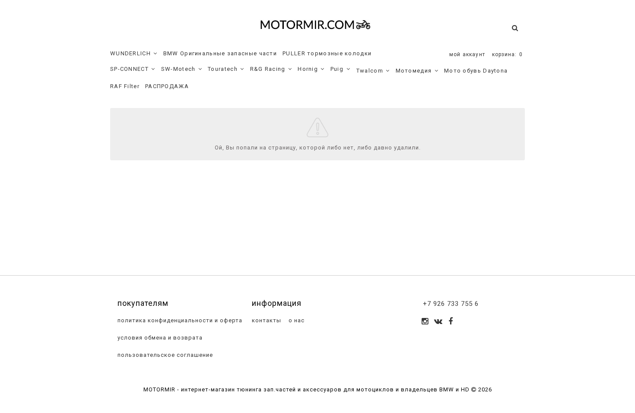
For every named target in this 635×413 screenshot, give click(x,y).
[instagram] (425, 322)
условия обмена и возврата (159, 337)
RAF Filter (125, 86)
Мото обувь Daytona (476, 70)
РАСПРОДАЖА (167, 86)
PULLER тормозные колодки (327, 53)
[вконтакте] (438, 322)
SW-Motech (178, 69)
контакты (265, 320)
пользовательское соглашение (164, 355)
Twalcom (369, 70)
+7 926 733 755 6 (451, 304)
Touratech (223, 69)
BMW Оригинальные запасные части (220, 53)
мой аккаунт (467, 54)
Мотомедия (414, 70)
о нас (296, 320)
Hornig (308, 69)
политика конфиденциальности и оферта (179, 320)
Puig (336, 69)
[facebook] (450, 322)
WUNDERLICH (130, 53)
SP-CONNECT (129, 69)
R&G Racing (268, 69)
